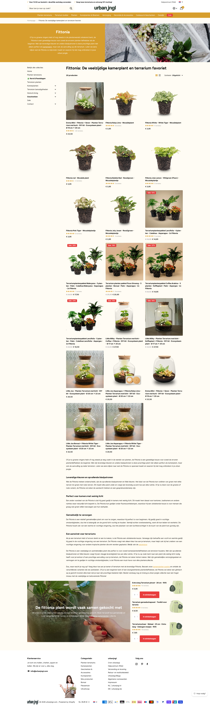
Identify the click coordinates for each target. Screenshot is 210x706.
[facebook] (147, 664)
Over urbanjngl (114, 663)
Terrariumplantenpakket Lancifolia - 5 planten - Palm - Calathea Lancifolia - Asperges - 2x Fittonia (84, 341)
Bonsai (83, 682)
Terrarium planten (34, 82)
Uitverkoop (85, 689)
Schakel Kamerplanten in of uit (55, 85)
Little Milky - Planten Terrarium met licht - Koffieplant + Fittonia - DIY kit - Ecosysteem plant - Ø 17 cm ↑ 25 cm (163, 341)
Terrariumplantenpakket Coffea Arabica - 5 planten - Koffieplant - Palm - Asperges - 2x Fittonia (163, 286)
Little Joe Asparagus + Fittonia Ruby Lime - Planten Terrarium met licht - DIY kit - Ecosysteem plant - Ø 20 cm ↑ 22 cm (123, 393)
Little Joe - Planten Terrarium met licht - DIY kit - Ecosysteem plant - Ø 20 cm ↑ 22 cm (84, 392)
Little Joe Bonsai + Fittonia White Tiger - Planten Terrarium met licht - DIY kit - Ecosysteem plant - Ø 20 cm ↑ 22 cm (83, 446)
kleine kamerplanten (101, 616)
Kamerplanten (32, 86)
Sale (29, 100)
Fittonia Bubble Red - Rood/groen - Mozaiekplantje (120, 179)
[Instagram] (136, 664)
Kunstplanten (86, 676)
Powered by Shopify (67, 702)
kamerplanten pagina (161, 567)
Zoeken (71, 8)
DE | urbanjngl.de (115, 689)
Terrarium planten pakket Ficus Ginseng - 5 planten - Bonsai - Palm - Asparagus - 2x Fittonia (123, 286)
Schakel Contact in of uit (55, 104)
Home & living (32, 93)
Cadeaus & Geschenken (145, 15)
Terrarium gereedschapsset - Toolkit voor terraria (149, 603)
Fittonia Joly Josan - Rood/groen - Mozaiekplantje (120, 232)
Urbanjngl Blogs (114, 676)
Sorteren (167, 75)
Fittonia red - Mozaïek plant (77, 178)
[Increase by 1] (138, 592)
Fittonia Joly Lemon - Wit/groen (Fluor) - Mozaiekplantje (162, 179)
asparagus (143, 544)
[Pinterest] (142, 664)
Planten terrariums (44, 15)
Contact (30, 104)
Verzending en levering (117, 669)
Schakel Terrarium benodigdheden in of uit (55, 89)
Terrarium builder (61, 15)
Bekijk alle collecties (35, 67)
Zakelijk (161, 15)
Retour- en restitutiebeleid (118, 672)
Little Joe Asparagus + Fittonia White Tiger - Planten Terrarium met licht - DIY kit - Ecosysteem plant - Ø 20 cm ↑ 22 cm (124, 446)
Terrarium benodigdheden (37, 89)
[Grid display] (157, 75)
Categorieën (86, 658)
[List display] (160, 75)
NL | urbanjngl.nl (114, 686)
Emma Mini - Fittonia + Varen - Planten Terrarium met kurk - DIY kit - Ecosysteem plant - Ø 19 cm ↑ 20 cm (85, 125)
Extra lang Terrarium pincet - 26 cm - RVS (149, 583)
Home (29, 71)
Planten (74, 15)
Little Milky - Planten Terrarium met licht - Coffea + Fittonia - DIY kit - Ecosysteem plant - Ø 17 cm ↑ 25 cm (124, 341)
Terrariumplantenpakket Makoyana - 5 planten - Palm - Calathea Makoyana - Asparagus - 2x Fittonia (84, 286)
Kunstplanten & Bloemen (89, 15)
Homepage (31, 20)
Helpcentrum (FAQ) (168, 2)
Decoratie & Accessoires (123, 15)
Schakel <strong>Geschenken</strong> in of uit (55, 96)
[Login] (175, 8)
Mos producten (87, 679)
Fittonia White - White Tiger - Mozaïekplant (163, 123)
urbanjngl (112, 658)
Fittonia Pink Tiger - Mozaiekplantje (81, 231)
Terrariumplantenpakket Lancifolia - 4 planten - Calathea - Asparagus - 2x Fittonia (163, 232)
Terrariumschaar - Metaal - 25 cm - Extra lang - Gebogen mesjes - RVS (149, 625)
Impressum (112, 682)
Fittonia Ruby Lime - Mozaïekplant (120, 123)
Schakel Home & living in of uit (55, 93)
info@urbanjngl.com (39, 671)
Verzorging (106, 15)
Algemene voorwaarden (117, 679)
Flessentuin (85, 686)
